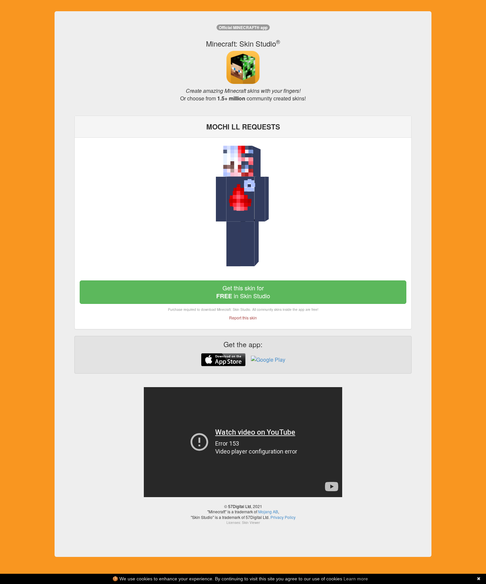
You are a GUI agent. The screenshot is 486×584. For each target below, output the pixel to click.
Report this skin (243, 317)
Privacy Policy (283, 517)
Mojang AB (268, 511)
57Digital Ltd (239, 506)
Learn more (356, 578)
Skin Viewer (251, 522)
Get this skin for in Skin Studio (243, 291)
